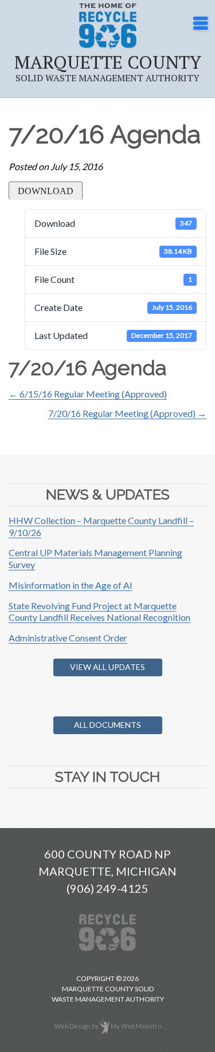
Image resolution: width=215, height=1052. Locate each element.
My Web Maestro (136, 1026)
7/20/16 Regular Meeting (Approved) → (127, 413)
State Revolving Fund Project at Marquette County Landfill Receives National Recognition (99, 611)
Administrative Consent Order (68, 637)
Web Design (72, 1026)
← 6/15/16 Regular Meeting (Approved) (88, 393)
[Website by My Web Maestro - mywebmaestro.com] (105, 1026)
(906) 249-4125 (107, 888)
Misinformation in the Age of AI (70, 585)
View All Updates (107, 667)
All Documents (107, 725)
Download (45, 191)
